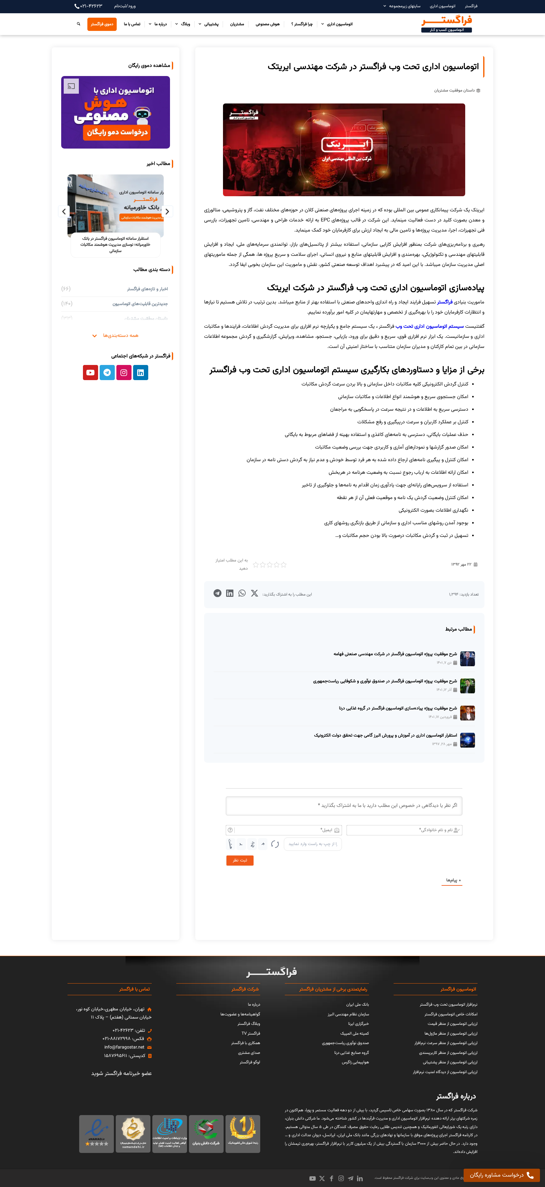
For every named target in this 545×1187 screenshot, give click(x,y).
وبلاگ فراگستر (248, 1024)
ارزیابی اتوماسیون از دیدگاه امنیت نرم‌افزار (445, 1072)
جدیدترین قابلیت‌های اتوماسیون (140, 304)
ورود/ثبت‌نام (125, 6)
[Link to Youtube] (312, 1178)
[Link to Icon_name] (350, 1178)
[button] (254, 593)
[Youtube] (90, 372)
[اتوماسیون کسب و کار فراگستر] (446, 24)
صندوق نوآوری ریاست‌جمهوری (345, 1043)
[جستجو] (77, 24)
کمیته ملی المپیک (354, 1034)
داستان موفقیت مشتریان (454, 90)
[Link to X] (322, 1178)
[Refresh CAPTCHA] (275, 844)
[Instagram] (124, 372)
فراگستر (471, 6)
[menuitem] (468, 6)
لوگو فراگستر (250, 1062)
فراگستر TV (251, 1034)
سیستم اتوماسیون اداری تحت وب (430, 327)
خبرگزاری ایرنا (358, 1024)
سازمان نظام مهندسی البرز (348, 1014)
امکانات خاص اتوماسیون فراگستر (451, 1014)
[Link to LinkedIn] (360, 1178)
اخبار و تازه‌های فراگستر (147, 289)
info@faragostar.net (124, 1047)
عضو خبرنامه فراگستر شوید (121, 1073)
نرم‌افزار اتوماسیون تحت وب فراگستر (449, 1005)
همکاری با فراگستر (245, 1043)
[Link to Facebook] (331, 1178)
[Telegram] (107, 372)
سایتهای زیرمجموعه (404, 6)
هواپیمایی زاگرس (355, 1062)
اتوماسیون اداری (442, 6)
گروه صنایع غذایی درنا (351, 1053)
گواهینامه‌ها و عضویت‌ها (240, 1014)
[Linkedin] (140, 372)
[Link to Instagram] (341, 1178)
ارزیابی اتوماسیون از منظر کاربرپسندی (448, 1053)
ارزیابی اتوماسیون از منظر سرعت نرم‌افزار (446, 1043)
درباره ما (254, 1005)
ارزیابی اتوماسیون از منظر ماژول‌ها (451, 1034)
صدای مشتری (249, 1053)
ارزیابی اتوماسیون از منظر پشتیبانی (450, 1062)
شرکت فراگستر (402, 1178)
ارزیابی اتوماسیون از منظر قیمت (453, 1024)
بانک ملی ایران (357, 1005)
